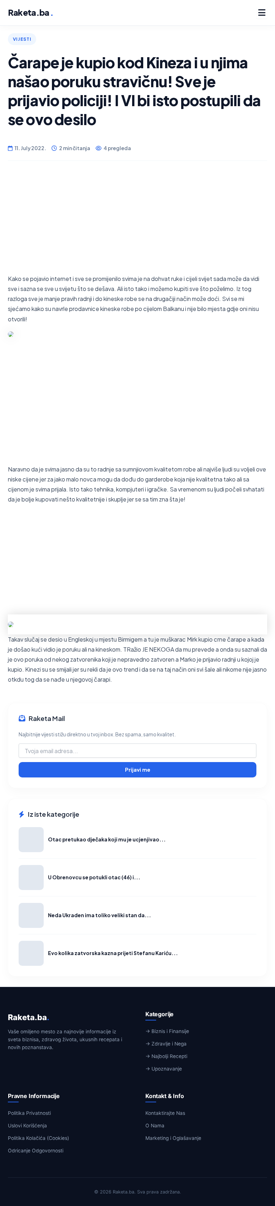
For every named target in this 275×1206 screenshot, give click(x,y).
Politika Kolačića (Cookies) (38, 1138)
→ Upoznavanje (163, 1069)
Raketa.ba (30, 12)
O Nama (154, 1125)
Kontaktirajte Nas (165, 1113)
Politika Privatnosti (29, 1113)
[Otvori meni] (261, 12)
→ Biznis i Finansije (167, 1031)
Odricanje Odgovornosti (35, 1150)
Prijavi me (137, 769)
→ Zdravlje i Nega (166, 1044)
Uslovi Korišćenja (27, 1125)
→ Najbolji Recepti (166, 1056)
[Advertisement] (137, 224)
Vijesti (22, 39)
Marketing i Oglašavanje (173, 1138)
